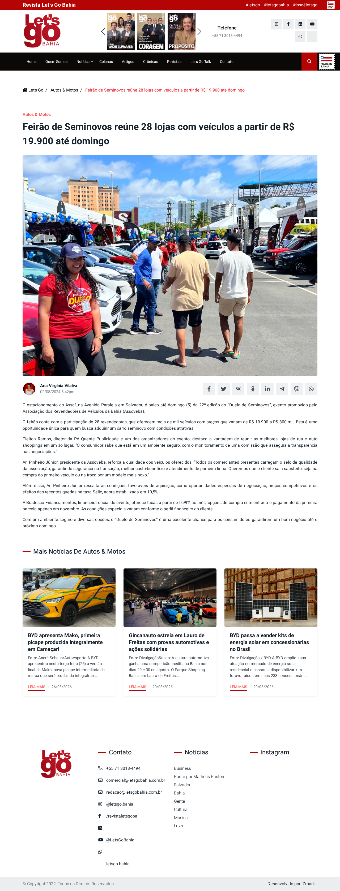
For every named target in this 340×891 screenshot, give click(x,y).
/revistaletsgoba (121, 816)
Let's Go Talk (200, 61)
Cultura (181, 809)
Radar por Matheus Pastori (199, 776)
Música (181, 818)
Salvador (182, 785)
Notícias (83, 61)
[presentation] (103, 32)
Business (182, 768)
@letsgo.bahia (119, 804)
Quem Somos (56, 61)
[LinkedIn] (300, 24)
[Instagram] (276, 24)
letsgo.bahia (118, 864)
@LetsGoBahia (120, 840)
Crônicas (150, 61)
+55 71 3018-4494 (123, 768)
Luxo (178, 826)
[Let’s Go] (56, 764)
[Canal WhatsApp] (300, 36)
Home (31, 61)
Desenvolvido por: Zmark (291, 884)
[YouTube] (312, 24)
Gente (179, 801)
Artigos (128, 61)
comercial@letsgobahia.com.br (135, 780)
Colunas (106, 61)
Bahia (179, 793)
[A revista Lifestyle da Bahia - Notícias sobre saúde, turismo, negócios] (56, 31)
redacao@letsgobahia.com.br (134, 792)
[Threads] (312, 36)
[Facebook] (288, 24)
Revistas (174, 61)
